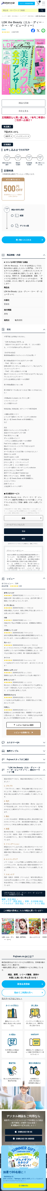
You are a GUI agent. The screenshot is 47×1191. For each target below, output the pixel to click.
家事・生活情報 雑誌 (34, 901)
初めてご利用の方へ (23, 992)
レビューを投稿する (22, 732)
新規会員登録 (23, 984)
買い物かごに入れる (23, 240)
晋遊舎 (4, 29)
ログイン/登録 (26, 3)
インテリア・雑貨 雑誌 (27, 16)
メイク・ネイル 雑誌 (36, 903)
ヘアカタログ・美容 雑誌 (13, 904)
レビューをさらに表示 (25, 725)
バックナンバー (21, 136)
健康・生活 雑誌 (13, 16)
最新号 (7, 136)
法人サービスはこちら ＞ (12, 998)
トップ (4, 16)
